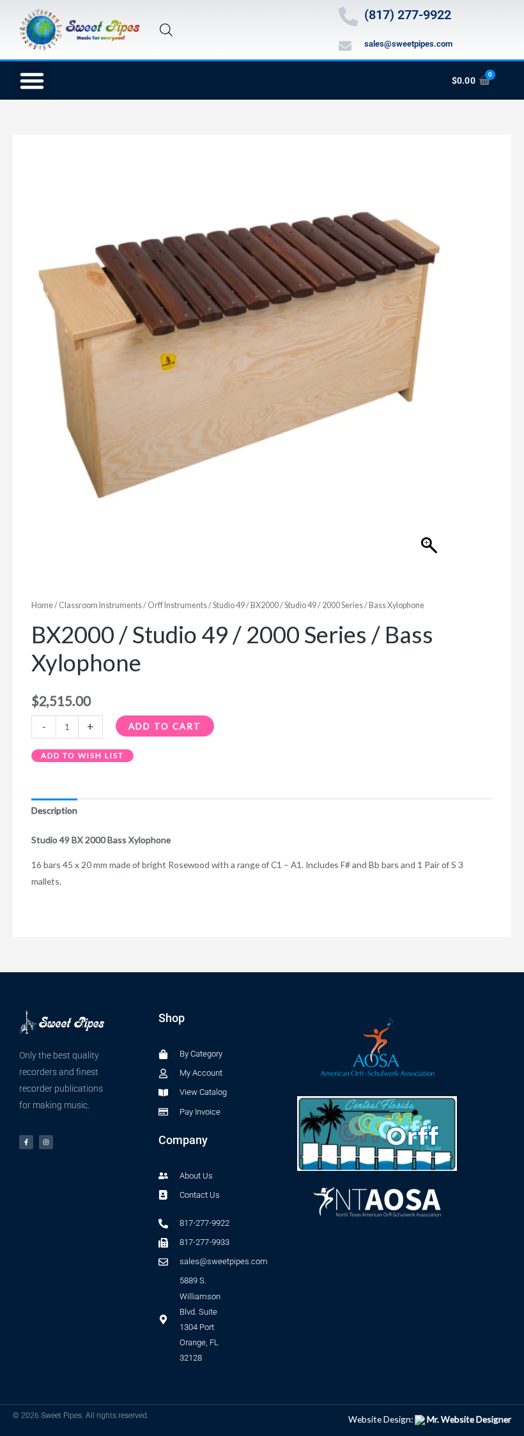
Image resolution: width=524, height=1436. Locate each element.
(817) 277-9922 (407, 14)
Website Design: (429, 1419)
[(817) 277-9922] (348, 16)
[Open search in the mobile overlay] (166, 30)
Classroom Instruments (100, 605)
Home (42, 605)
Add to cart (164, 726)
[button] (32, 80)
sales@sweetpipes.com (408, 44)
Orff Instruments (177, 605)
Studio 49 (229, 605)
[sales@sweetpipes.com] (345, 46)
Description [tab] (54, 810)
